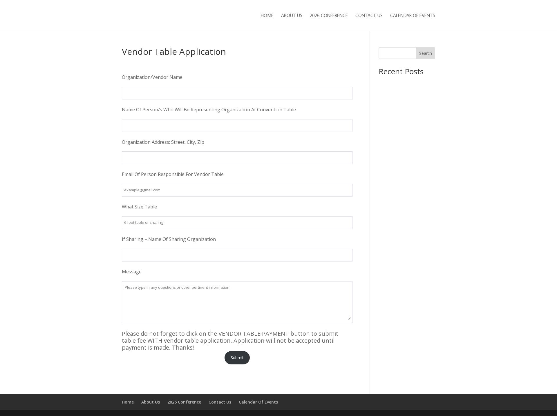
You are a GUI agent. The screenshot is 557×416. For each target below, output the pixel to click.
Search (425, 53)
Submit (237, 357)
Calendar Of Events (412, 15)
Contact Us (369, 15)
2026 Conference (329, 15)
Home (267, 15)
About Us (291, 15)
